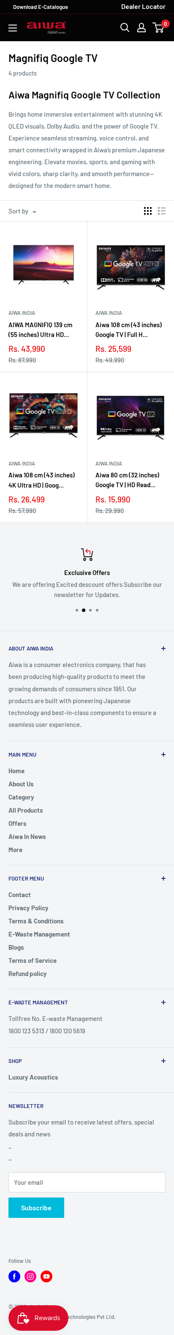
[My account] (141, 27)
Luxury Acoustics (33, 1077)
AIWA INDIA (21, 312)
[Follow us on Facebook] (14, 1276)
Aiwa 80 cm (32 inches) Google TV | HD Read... (127, 479)
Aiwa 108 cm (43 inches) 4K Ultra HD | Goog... (41, 479)
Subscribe (36, 1207)
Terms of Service (32, 960)
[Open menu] (12, 28)
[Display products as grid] (148, 211)
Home (16, 770)
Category (21, 797)
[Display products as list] (162, 211)
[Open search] (125, 27)
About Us (21, 784)
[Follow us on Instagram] (30, 1276)
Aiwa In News (27, 836)
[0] (158, 27)
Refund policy (27, 973)
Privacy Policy (28, 908)
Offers (17, 823)
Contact (19, 894)
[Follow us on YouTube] (46, 1276)
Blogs (16, 947)
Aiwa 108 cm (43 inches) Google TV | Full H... (128, 329)
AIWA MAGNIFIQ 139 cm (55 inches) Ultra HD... (40, 329)
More (15, 849)
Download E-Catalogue (40, 6)
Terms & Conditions (36, 921)
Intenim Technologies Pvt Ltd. (80, 1316)
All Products (25, 810)
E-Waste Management (39, 934)
